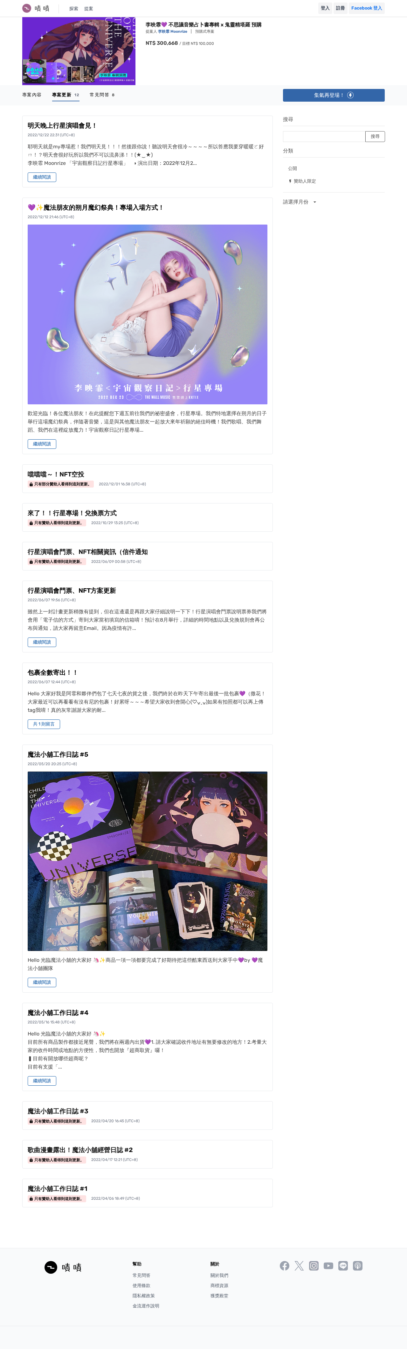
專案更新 (66, 95)
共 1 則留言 (44, 724)
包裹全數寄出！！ (53, 672)
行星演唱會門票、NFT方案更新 (72, 590)
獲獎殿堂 (219, 1295)
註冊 (340, 8)
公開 (292, 168)
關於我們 (219, 1275)
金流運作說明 (146, 1306)
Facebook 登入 (366, 8)
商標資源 (219, 1285)
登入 (325, 8)
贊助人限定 (302, 181)
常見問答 (102, 95)
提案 (88, 8)
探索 (73, 8)
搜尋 (288, 119)
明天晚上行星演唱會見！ (63, 125)
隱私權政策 (144, 1295)
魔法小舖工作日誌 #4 (58, 1012)
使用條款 (141, 1285)
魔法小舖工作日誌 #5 (58, 754)
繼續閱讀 (42, 177)
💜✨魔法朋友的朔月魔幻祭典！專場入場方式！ (96, 207)
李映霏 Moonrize (173, 31)
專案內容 (32, 95)
